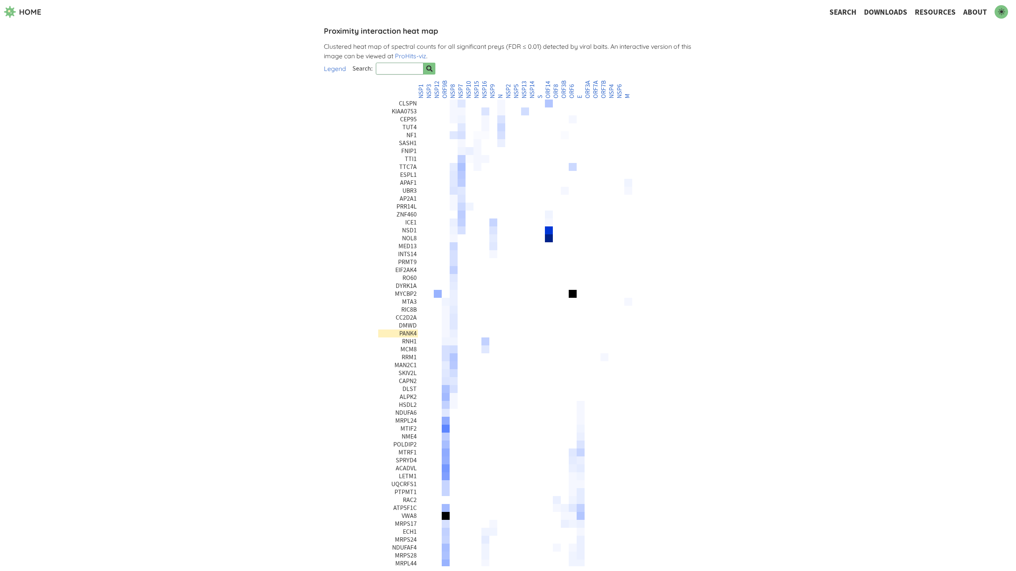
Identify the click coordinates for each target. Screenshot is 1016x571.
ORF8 (556, 91)
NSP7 (461, 91)
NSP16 (485, 89)
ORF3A (588, 89)
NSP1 (421, 91)
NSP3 (429, 91)
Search (842, 12)
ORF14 (548, 89)
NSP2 (508, 91)
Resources (935, 12)
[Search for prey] (429, 69)
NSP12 (437, 89)
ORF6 (572, 91)
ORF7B (604, 89)
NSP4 (612, 91)
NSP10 (469, 89)
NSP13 (524, 89)
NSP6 (619, 91)
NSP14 (532, 89)
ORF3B (564, 89)
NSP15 (477, 89)
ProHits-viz (410, 56)
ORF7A (596, 89)
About (975, 12)
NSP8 (453, 91)
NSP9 (492, 91)
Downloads (885, 12)
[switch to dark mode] (1001, 12)
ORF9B (445, 89)
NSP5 (516, 91)
